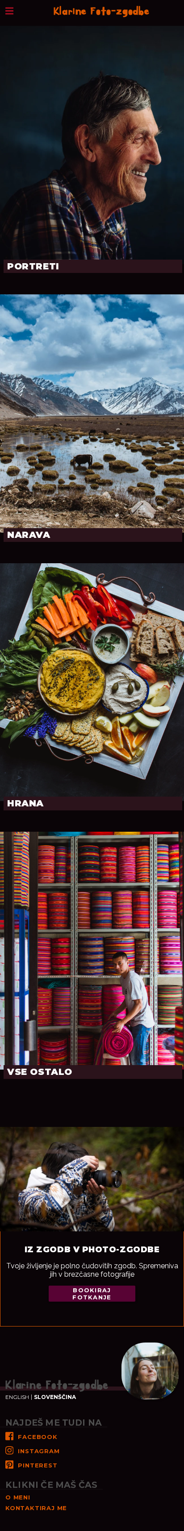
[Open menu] (9, 10)
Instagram (38, 1451)
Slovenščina (55, 1397)
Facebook (37, 1436)
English (17, 1397)
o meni (17, 1497)
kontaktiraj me (36, 1507)
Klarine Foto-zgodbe (102, 11)
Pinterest (37, 1465)
